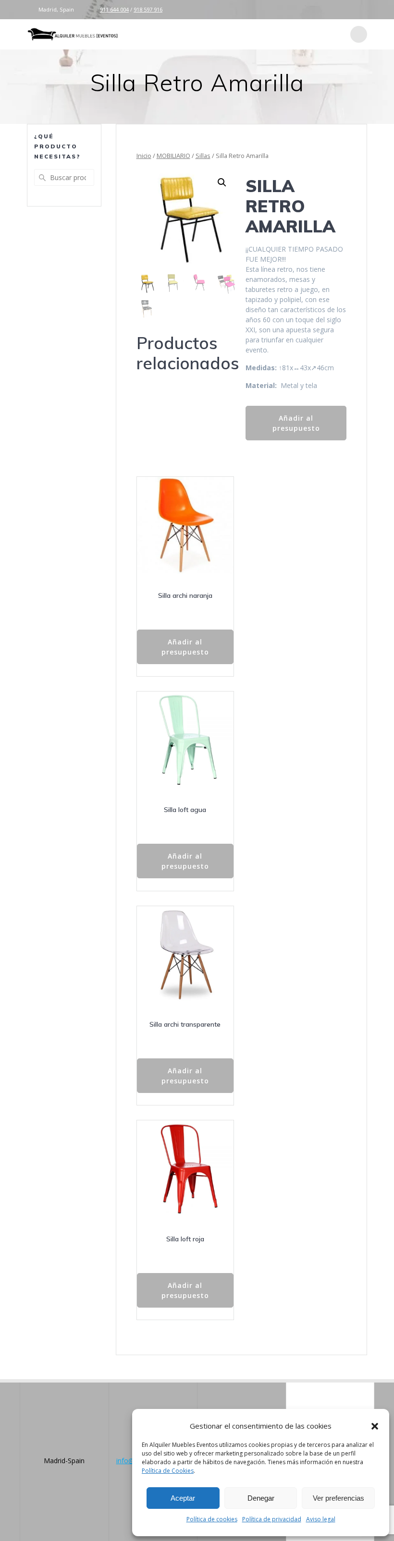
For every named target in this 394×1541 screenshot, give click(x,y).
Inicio (143, 155)
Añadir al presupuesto (296, 423)
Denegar (260, 1498)
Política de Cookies (168, 1471)
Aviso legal (320, 1519)
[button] (375, 1426)
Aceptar (183, 1498)
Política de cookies (211, 1519)
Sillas (203, 155)
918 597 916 (148, 9)
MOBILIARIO (173, 155)
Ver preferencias (338, 1498)
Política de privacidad (271, 1519)
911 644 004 (114, 9)
